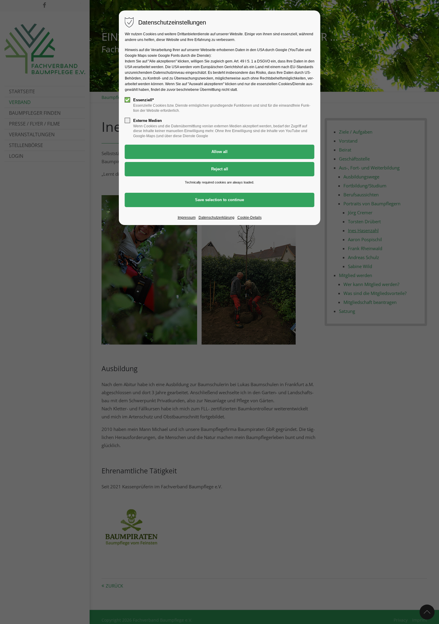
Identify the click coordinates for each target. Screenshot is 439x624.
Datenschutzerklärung (216, 217)
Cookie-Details (249, 217)
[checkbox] (127, 100)
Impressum (187, 217)
